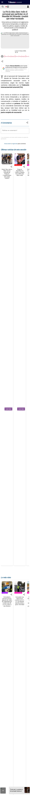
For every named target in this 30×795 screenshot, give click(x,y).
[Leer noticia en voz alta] (2, 56)
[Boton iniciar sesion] (28, 7)
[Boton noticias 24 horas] (7, 7)
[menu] (2, 2)
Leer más (8, 409)
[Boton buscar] (2, 7)
